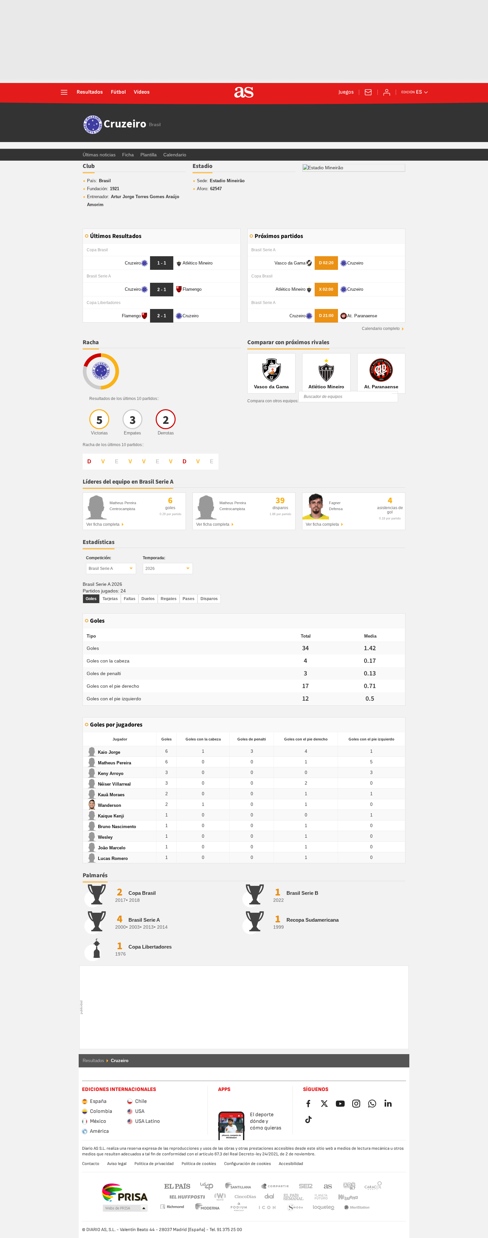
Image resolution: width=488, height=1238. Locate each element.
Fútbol (118, 92)
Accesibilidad (291, 1163)
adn (349, 1186)
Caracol (373, 1186)
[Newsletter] (368, 92)
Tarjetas (110, 598)
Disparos (209, 598)
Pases (189, 598)
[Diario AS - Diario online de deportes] (244, 92)
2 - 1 (161, 289)
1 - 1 (161, 263)
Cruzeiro (125, 124)
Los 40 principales (206, 1186)
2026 (150, 568)
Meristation (324, 1207)
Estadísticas (99, 542)
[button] (125, 1208)
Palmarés (95, 875)
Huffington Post (186, 1197)
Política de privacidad (154, 1163)
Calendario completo (381, 328)
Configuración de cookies (247, 1163)
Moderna (172, 1206)
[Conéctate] (387, 92)
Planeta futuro (315, 1197)
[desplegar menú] (64, 92)
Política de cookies (199, 1163)
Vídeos (142, 92)
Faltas (129, 598)
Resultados (90, 92)
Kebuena (344, 1197)
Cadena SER (305, 1186)
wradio (222, 1197)
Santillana (238, 1186)
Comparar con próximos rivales (288, 342)
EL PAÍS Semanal (292, 1197)
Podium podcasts (207, 1207)
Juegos (346, 92)
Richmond (370, 1197)
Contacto (90, 1163)
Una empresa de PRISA (125, 1192)
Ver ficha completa (103, 524)
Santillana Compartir (275, 1186)
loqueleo (295, 1207)
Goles (91, 598)
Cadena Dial (268, 1197)
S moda (267, 1207)
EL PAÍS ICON (238, 1207)
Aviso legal (116, 1163)
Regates (169, 598)
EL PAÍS (177, 1186)
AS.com (328, 1186)
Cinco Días (243, 1197)
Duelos (148, 598)
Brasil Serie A (101, 568)
